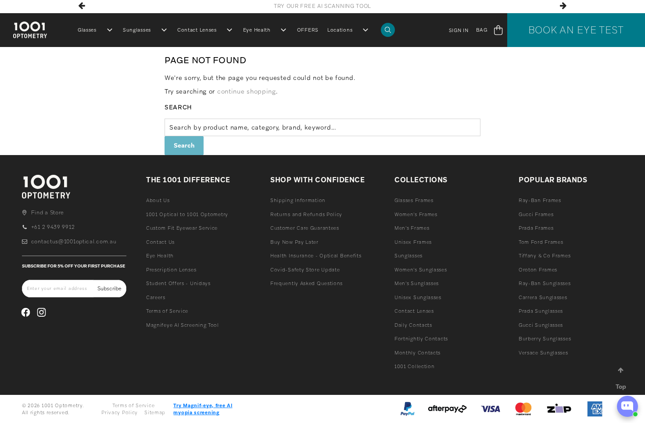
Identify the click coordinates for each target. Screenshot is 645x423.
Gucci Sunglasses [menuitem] (541, 325)
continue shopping (246, 91)
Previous (81, 5)
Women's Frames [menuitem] (415, 214)
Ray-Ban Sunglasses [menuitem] (545, 283)
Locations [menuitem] (339, 30)
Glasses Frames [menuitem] (414, 200)
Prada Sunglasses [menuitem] (541, 311)
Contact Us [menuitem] (160, 242)
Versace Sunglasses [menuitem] (543, 353)
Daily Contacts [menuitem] (413, 325)
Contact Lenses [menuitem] (197, 30)
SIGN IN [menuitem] (459, 30)
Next (563, 5)
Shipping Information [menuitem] (298, 200)
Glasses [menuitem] (87, 30)
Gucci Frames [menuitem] (536, 214)
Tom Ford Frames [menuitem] (541, 242)
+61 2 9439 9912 (53, 227)
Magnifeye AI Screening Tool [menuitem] (182, 325)
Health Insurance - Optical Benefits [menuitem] (316, 256)
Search (178, 107)
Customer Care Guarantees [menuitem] (304, 228)
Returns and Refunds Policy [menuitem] (306, 214)
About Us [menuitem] (158, 200)
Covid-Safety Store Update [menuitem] (305, 270)
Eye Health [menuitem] (257, 30)
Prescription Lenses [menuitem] (171, 270)
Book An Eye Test (576, 30)
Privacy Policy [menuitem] (119, 412)
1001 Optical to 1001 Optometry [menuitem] (187, 214)
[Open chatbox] (627, 406)
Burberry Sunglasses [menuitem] (545, 339)
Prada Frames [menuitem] (536, 228)
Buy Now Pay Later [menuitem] (294, 242)
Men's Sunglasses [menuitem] (416, 283)
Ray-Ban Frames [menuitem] (540, 200)
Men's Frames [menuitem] (411, 228)
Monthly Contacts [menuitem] (417, 353)
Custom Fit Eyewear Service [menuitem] (182, 228)
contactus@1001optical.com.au (73, 241)
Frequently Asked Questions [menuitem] (306, 283)
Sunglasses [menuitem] (137, 30)
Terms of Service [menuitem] (167, 311)
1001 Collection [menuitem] (414, 366)
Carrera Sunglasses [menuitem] (543, 297)
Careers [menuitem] (155, 297)
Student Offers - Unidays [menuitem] (178, 283)
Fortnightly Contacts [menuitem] (421, 339)
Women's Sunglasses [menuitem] (420, 270)
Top (621, 386)
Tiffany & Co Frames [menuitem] (544, 256)
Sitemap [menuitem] (154, 412)
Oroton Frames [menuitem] (538, 270)
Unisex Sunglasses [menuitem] (417, 297)
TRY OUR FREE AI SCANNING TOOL (322, 6)
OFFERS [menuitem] (308, 30)
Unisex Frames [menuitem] (413, 242)
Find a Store (47, 212)
